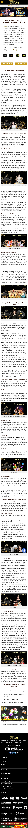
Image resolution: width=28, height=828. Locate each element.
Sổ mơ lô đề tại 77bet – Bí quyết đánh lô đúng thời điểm (14, 721)
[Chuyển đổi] (2, 691)
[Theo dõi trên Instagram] (13, 753)
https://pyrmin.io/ (17, 50)
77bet (2, 740)
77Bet (5, 26)
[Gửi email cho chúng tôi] (17, 753)
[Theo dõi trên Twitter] (15, 753)
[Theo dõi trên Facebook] (10, 753)
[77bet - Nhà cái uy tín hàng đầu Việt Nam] (14, 2)
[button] (2, 2)
